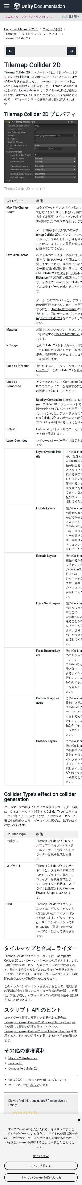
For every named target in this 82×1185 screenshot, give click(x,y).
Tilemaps (10, 34)
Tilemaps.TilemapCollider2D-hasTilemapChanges (37, 1031)
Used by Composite (64, 309)
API (68, 497)
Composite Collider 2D (23, 1068)
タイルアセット (20, 811)
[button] (15, 1113)
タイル (62, 76)
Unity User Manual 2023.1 (21, 29)
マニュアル (12, 16)
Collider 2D (15, 1063)
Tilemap (25, 76)
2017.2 (34, 1085)
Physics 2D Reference (22, 1058)
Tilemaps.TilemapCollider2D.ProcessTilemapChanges (39, 1022)
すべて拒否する (41, 1165)
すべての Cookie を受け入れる (41, 1177)
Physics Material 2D (67, 334)
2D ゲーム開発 (52, 29)
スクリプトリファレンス (37, 16)
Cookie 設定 (41, 1156)
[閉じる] (79, 1120)
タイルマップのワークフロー (41, 34)
